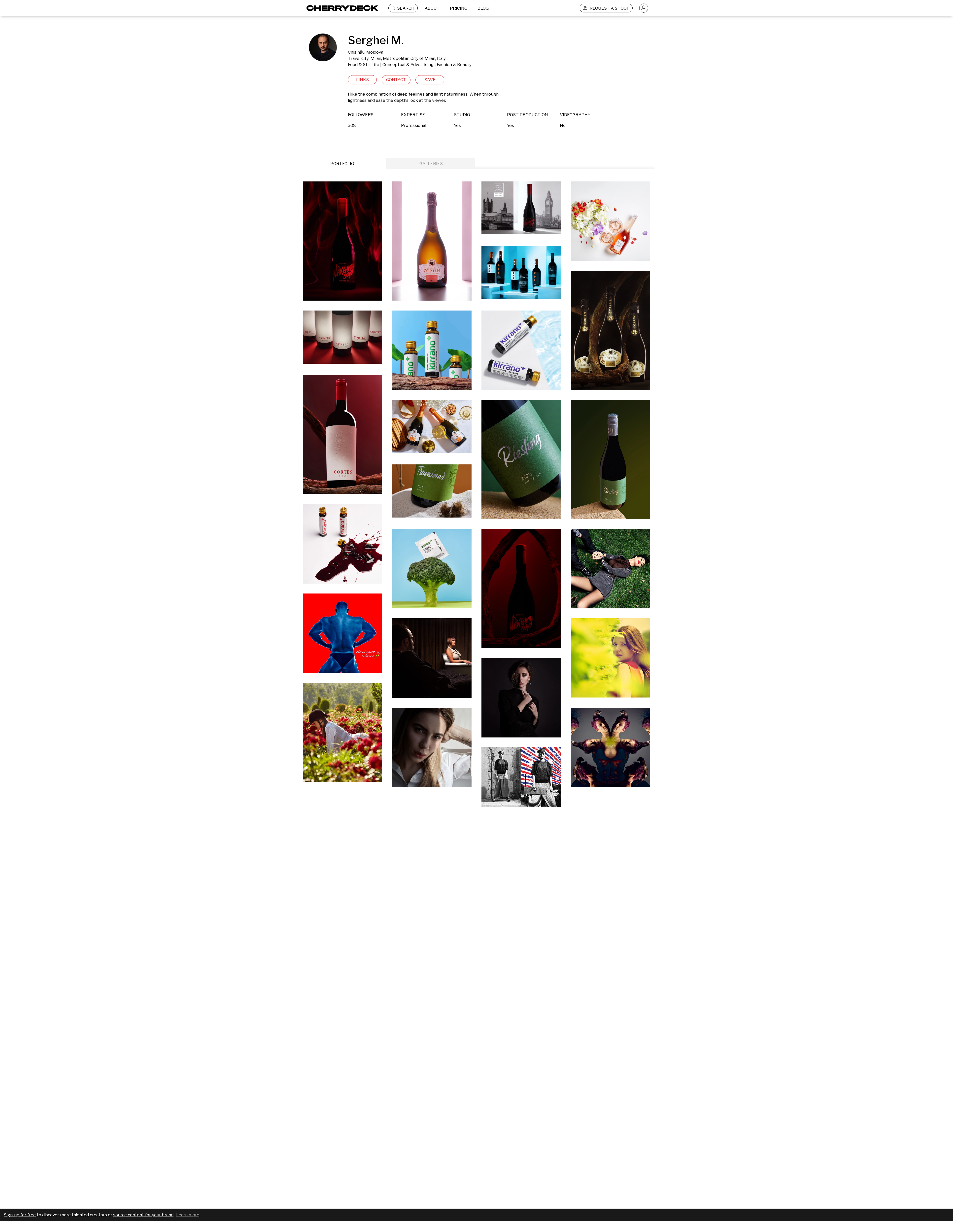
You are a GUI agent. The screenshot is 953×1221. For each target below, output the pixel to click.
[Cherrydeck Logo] (340, 8)
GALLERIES (431, 163)
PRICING (458, 8)
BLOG (483, 8)
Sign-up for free (20, 1214)
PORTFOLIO (342, 163)
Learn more (187, 1214)
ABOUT (432, 8)
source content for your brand (143, 1214)
